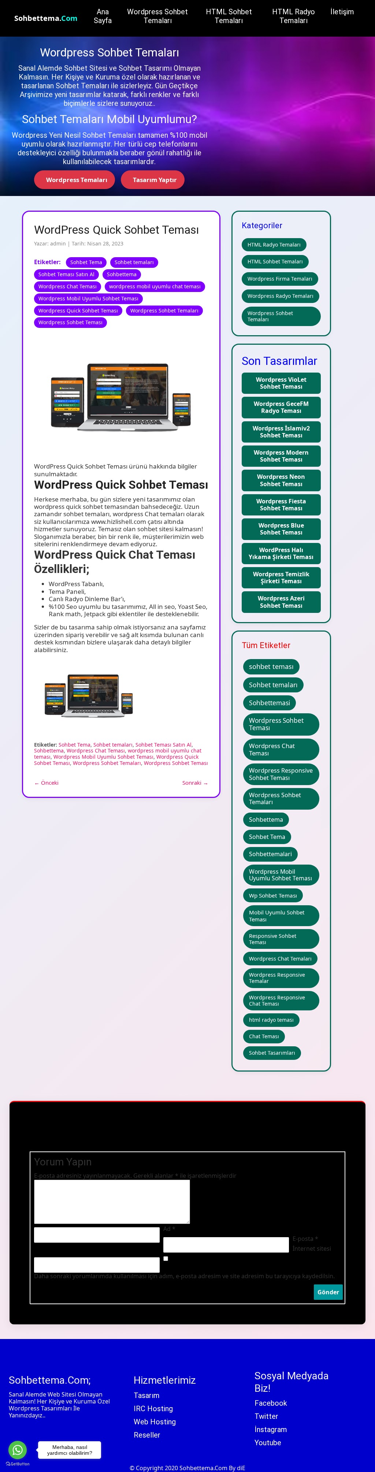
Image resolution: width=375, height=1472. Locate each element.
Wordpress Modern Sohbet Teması (281, 455)
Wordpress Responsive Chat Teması (277, 1000)
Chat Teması (264, 1036)
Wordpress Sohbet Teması (70, 322)
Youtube (268, 1442)
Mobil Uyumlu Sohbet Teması (276, 915)
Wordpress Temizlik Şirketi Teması (281, 577)
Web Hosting (155, 1421)
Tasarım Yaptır (154, 179)
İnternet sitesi (312, 1248)
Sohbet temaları (134, 262)
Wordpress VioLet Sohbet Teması (281, 383)
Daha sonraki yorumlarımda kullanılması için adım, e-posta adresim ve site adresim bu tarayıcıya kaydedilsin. (184, 1276)
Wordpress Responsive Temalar (277, 977)
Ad (169, 1228)
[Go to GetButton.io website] (17, 1464)
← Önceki (46, 782)
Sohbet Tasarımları (272, 1052)
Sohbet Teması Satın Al (66, 274)
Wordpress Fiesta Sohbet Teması (281, 504)
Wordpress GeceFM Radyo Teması (281, 407)
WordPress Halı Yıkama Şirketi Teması (281, 553)
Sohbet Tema (86, 262)
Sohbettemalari (270, 854)
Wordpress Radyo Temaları (280, 295)
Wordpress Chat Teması (67, 286)
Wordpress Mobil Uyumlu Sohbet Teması (88, 298)
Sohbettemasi (269, 702)
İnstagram (271, 1429)
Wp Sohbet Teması (273, 895)
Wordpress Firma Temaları (280, 278)
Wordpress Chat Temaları (280, 958)
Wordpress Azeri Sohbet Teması (281, 601)
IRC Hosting (153, 1408)
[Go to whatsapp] (17, 1450)
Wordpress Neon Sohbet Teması (281, 480)
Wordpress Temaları (76, 179)
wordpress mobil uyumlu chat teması (155, 286)
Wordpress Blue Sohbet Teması (281, 528)
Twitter (266, 1416)
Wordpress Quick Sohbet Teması (78, 310)
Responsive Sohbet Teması (272, 939)
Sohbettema (122, 274)
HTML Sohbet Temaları (275, 261)
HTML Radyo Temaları (274, 244)
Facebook (271, 1403)
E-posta (305, 1238)
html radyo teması (271, 1019)
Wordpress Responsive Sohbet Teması (281, 773)
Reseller (147, 1435)
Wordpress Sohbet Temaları (164, 310)
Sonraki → (195, 782)
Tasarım (147, 1395)
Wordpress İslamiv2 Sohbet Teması (281, 431)
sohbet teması (271, 666)
